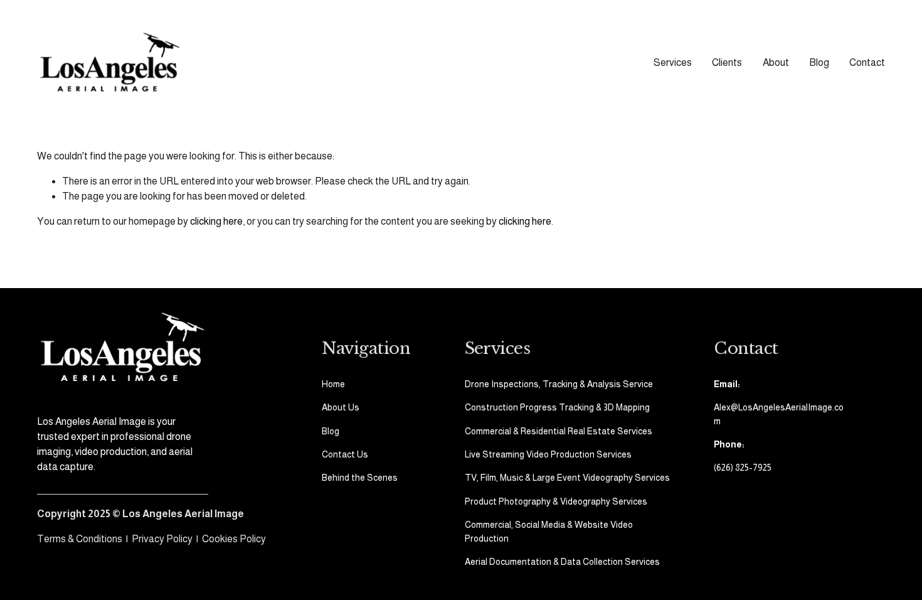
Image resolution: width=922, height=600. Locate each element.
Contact (867, 62)
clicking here (216, 221)
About (776, 62)
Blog (819, 62)
